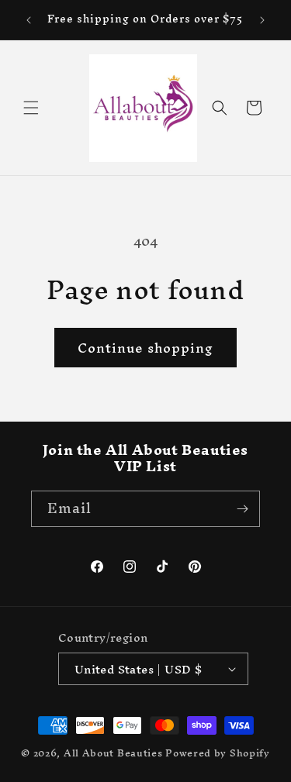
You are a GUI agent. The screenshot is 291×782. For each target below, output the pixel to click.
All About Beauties (114, 753)
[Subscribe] (242, 509)
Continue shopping (145, 347)
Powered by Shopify (217, 753)
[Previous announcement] (29, 20)
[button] (31, 108)
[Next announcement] (262, 20)
